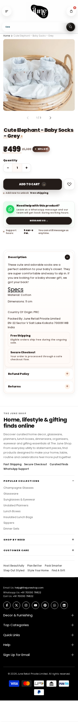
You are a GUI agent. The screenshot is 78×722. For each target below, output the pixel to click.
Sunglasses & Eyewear (19, 499)
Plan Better (34, 566)
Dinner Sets (11, 528)
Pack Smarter (53, 566)
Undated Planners (15, 505)
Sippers (8, 523)
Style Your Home (38, 570)
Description (17, 257)
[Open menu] (6, 11)
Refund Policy (18, 374)
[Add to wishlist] (69, 184)
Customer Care (16, 550)
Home (6, 35)
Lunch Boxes (12, 511)
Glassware (10, 493)
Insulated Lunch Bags (18, 517)
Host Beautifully (13, 566)
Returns (14, 386)
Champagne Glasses (18, 488)
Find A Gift (58, 570)
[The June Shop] (39, 11)
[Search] (70, 27)
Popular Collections (21, 481)
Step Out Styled (13, 570)
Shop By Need (14, 539)
